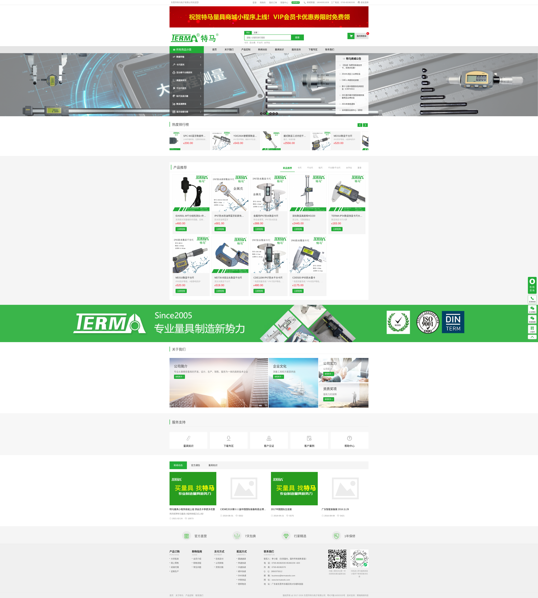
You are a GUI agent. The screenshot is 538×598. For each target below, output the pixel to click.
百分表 (252, 43)
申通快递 (242, 563)
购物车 (263, 2)
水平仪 (267, 43)
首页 (214, 49)
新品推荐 (287, 168)
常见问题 (197, 567)
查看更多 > (179, 377)
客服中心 (284, 2)
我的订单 (273, 2)
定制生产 (175, 571)
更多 (359, 168)
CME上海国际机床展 (350, 80)
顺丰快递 (242, 571)
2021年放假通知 (348, 104)
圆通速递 (242, 559)
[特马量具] (194, 38)
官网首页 (295, 3)
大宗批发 (175, 559)
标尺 (321, 168)
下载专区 (313, 49)
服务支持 (296, 49)
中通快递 (242, 567)
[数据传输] (269, 84)
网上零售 (175, 563)
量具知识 (279, 49)
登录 (255, 2)
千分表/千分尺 (334, 168)
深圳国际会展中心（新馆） (353, 110)
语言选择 (364, 2)
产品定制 (245, 49)
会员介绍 (197, 559)
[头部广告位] (269, 27)
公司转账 (219, 563)
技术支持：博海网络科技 (357, 595)
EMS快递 (242, 575)
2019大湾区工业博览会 (351, 74)
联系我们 (329, 49)
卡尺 (246, 43)
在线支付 (219, 559)
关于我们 (229, 49)
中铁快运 (242, 580)
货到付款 (219, 567)
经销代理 (175, 567)
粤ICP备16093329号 (336, 595)
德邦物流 (242, 584)
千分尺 (260, 43)
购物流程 (197, 563)
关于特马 (179, 595)
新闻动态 (262, 49)
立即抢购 (181, 229)
